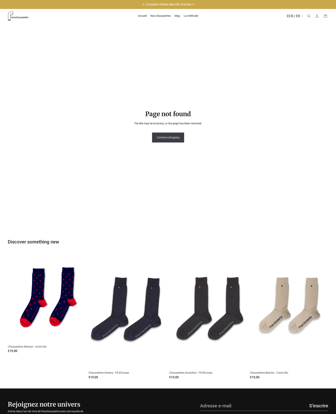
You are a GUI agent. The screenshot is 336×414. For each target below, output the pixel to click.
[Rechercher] (308, 16)
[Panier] (325, 16)
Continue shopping (168, 137)
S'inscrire (318, 406)
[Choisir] (80, 337)
